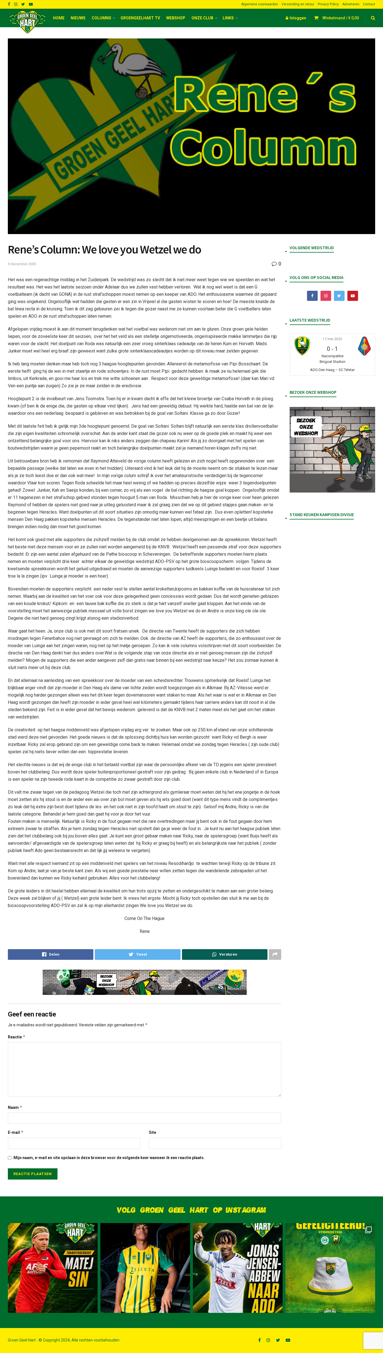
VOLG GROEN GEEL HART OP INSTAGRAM (191, 1210)
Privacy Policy (328, 4)
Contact (369, 4)
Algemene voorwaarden (259, 4)
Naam (15, 1107)
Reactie (17, 1037)
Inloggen (297, 18)
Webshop (175, 18)
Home (58, 18)
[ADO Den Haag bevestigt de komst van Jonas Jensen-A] (145, 1268)
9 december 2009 (22, 264)
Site (152, 1132)
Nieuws (78, 18)
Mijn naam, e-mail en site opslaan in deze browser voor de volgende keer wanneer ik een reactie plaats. (109, 1157)
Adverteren (350, 4)
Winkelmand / (340, 18)
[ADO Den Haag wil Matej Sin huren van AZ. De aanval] (53, 1268)
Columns (101, 18)
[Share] (50, 954)
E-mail (16, 1132)
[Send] (224, 954)
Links (228, 18)
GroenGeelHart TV (140, 18)
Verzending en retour (298, 4)
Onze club (202, 18)
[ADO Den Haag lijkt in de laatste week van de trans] (238, 1268)
